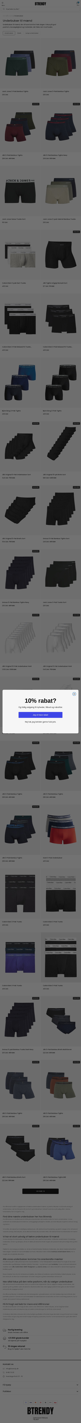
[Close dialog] (74, 694)
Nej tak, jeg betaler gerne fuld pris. (40, 722)
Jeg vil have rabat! (40, 715)
